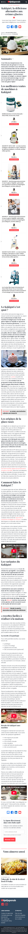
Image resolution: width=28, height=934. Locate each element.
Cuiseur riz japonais (7, 913)
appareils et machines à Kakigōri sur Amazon (12, 518)
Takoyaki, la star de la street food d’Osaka (13, 880)
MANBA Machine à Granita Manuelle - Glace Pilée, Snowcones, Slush (12, 114)
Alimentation (16, 5)
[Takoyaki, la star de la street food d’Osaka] (14, 866)
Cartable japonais (6, 915)
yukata (13, 377)
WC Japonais (5, 919)
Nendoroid (4, 917)
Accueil (10, 5)
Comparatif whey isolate (6, 922)
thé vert (9, 600)
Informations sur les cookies (20, 918)
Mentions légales (20, 915)
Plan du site (18, 913)
